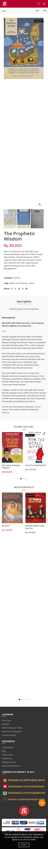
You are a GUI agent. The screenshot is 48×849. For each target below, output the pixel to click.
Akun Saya (6, 720)
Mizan (31, 283)
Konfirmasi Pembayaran (12, 731)
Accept (24, 845)
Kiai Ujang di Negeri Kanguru (11, 466)
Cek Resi (5, 724)
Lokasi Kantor (7, 755)
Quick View (20, 434)
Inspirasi (17, 278)
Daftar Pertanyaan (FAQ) (12, 728)
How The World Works (35, 465)
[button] (42, 802)
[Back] (4, 10)
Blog (4, 751)
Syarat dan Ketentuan (11, 766)
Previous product (38, 10)
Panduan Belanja (9, 735)
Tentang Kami (7, 747)
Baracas (5, 525)
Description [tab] (24, 301)
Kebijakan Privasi (9, 762)
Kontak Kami (7, 758)
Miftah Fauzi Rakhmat (18, 283)
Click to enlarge (39, 204)
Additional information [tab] (24, 309)
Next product (44, 10)
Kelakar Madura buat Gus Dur (35, 526)
